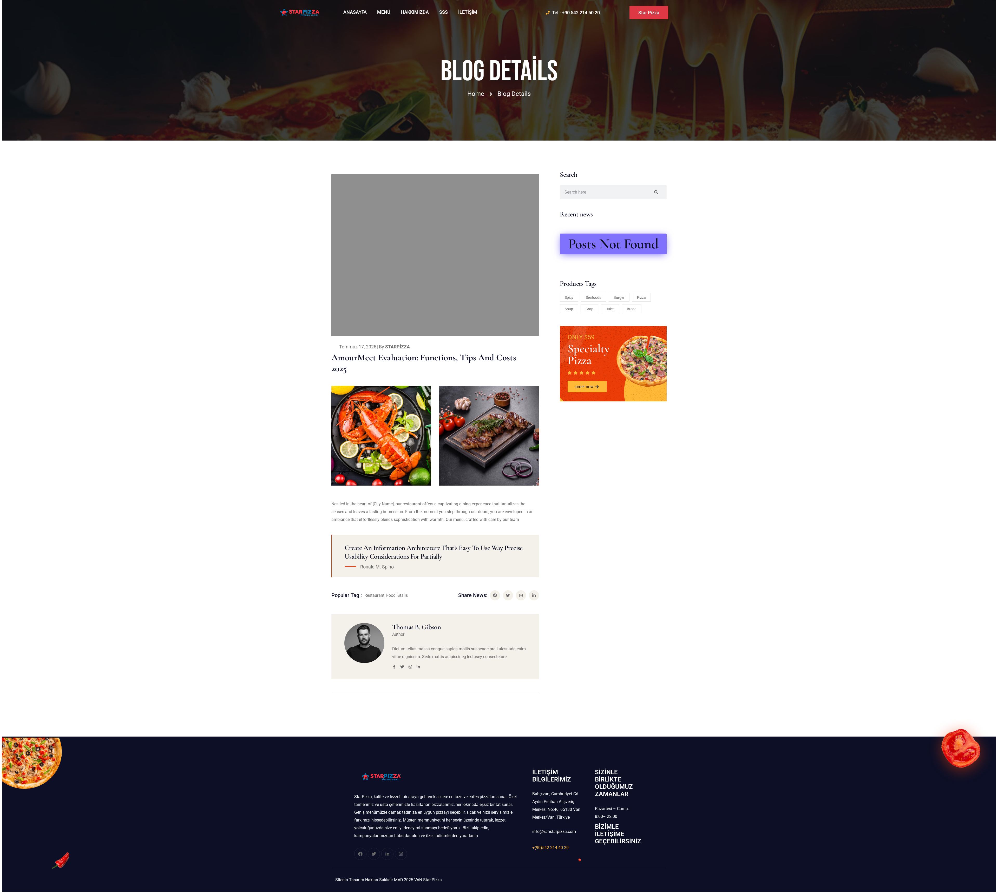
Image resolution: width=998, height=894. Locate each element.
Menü (383, 12)
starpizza (397, 346)
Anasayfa (355, 12)
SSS (443, 12)
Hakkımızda (415, 12)
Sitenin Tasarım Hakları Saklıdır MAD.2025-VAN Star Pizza (388, 879)
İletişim (467, 12)
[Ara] (656, 192)
